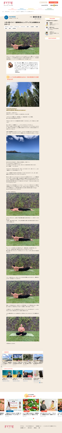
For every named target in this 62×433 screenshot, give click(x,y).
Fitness (22, 8)
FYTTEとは (22, 426)
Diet (13, 8)
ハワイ (12, 26)
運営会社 (35, 427)
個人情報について (38, 426)
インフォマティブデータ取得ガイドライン (49, 426)
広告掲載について (23, 427)
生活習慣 (32, 26)
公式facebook (17, 72)
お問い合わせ (30, 427)
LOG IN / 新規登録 (53, 2)
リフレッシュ (17, 26)
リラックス (23, 26)
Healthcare (31, 8)
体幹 (28, 26)
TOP (3, 11)
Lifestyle (49, 8)
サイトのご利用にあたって (30, 426)
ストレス (7, 26)
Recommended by (36, 382)
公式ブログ (16, 70)
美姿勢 (37, 26)
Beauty (40, 8)
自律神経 (14, 28)
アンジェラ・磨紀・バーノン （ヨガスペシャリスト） (27, 62)
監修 (39, 427)
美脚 (10, 28)
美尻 (6, 28)
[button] (28, 418)
